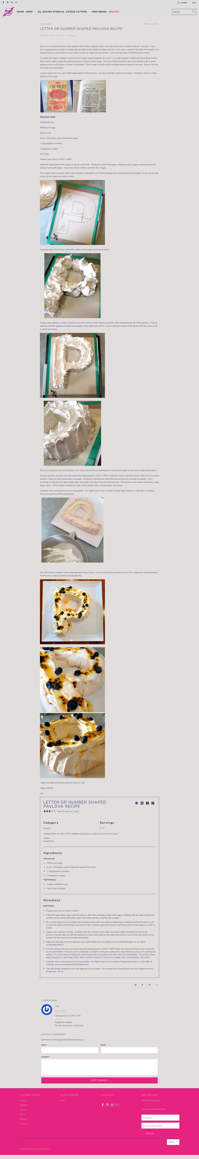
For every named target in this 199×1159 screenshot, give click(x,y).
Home (20, 11)
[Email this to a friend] (157, 985)
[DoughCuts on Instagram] (12, 3)
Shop (29, 11)
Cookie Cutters (77, 11)
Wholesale (23, 1124)
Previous (147, 24)
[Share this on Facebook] (143, 985)
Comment (45, 1057)
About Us (23, 1110)
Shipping (23, 1119)
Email (104, 1045)
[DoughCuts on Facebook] (3, 3)
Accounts (23, 1100)
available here (109, 58)
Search (62, 1100)
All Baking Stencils (50, 11)
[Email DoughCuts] (16, 3)
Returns (22, 1114)
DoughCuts (30, 1149)
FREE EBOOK (99, 11)
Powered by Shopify (42, 1149)
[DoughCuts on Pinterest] (7, 3)
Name (44, 1045)
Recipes (114, 11)
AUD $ (171, 1142)
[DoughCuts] (8, 12)
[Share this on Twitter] (135, 985)
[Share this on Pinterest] (150, 985)
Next (155, 24)
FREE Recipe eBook (153, 1100)
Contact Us (24, 1105)
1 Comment (70, 35)
